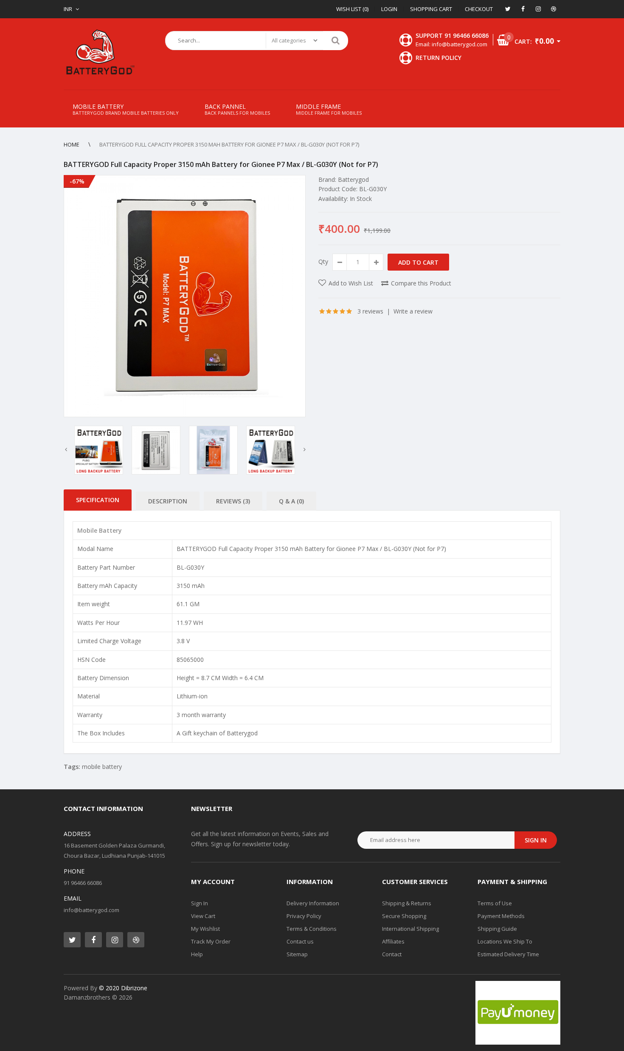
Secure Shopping (404, 916)
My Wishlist (205, 928)
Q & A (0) (291, 501)
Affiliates (393, 941)
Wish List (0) (352, 9)
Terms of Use (495, 903)
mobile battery (102, 767)
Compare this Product (421, 283)
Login (389, 9)
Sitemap (297, 954)
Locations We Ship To (505, 941)
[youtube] (553, 9)
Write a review (413, 311)
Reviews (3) (233, 501)
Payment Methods (501, 916)
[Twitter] (507, 9)
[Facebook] (523, 9)
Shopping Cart (431, 9)
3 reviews (370, 311)
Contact (392, 954)
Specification (97, 500)
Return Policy (438, 58)
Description (167, 501)
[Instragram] (538, 9)
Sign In (199, 903)
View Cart (203, 916)
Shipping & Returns (406, 903)
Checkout (479, 9)
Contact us (300, 941)
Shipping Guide (497, 928)
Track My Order (210, 941)
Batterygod (353, 179)
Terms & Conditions (312, 928)
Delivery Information (313, 903)
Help (197, 954)
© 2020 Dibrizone (123, 988)
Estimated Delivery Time (508, 954)
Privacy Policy (304, 916)
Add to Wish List (351, 283)
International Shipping (410, 928)
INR (68, 9)
